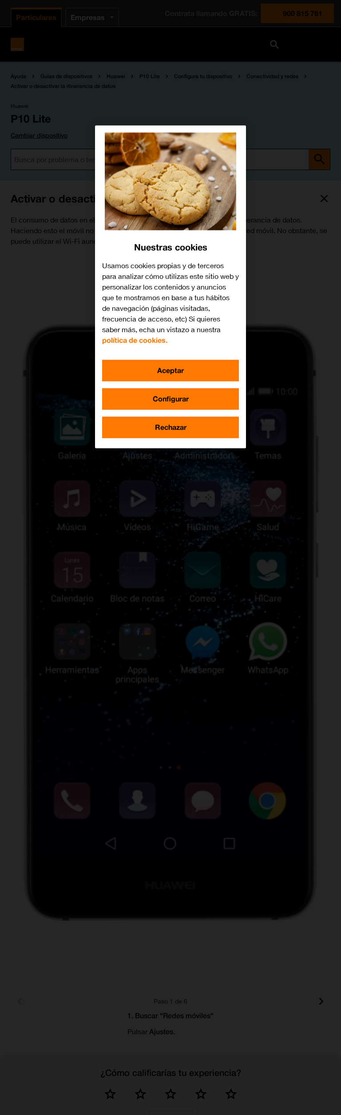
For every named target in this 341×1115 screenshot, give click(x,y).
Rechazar (170, 427)
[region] (170, 286)
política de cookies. (134, 340)
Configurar (171, 398)
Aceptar (170, 370)
